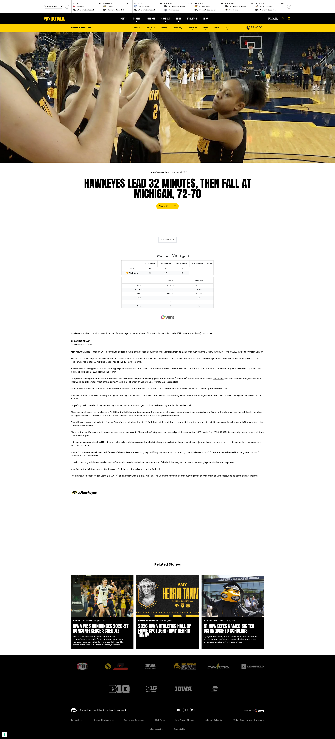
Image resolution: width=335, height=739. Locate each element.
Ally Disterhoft (213, 412)
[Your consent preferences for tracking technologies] (4, 734)
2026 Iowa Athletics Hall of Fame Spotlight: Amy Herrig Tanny (164, 630)
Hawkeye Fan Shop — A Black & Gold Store (92, 333)
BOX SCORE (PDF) (192, 333)
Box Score (166, 239)
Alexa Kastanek (78, 412)
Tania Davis (89, 442)
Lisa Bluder (218, 378)
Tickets (136, 18)
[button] (67, 7)
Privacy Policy (77, 720)
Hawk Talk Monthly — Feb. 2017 (165, 333)
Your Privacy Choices (184, 720)
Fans (178, 18)
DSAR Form (160, 720)
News (216, 27)
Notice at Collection (214, 720)
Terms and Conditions (134, 720)
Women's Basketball (159, 172)
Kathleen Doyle (211, 442)
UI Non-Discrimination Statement (248, 720)
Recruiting (192, 27)
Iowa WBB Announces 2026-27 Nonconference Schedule (101, 628)
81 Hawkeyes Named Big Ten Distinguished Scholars (229, 628)
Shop (205, 18)
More (227, 27)
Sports (123, 18)
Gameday (177, 27)
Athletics (192, 18)
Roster (163, 27)
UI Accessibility (156, 729)
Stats (205, 27)
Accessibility (179, 729)
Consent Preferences (104, 720)
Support (151, 18)
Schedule (150, 27)
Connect (165, 18)
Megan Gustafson (102, 351)
